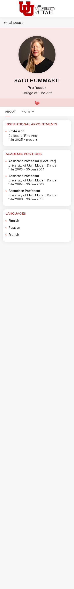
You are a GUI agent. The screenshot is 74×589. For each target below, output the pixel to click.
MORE (26, 111)
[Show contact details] (37, 102)
